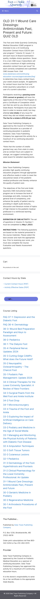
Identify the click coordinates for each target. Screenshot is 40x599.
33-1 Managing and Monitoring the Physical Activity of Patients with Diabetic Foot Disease (20, 438)
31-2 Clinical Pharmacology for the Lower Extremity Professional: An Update (19, 474)
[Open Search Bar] (37, 11)
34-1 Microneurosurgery (16, 404)
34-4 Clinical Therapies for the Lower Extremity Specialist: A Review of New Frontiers (19, 385)
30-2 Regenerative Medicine (18, 500)
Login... (10, 299)
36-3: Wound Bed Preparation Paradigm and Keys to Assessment (19, 332)
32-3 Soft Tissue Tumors (16, 450)
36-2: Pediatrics (11, 339)
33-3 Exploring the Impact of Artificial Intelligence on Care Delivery (18, 420)
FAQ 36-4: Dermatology (15, 324)
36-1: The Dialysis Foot (15, 344)
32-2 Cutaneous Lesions (16, 454)
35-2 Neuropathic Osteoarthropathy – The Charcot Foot (15, 366)
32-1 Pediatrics (11, 458)
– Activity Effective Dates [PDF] (16, 287)
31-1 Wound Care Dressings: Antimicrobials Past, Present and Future (18, 485)
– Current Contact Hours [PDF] (15, 284)
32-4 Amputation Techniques (18, 446)
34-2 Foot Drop (11, 400)
